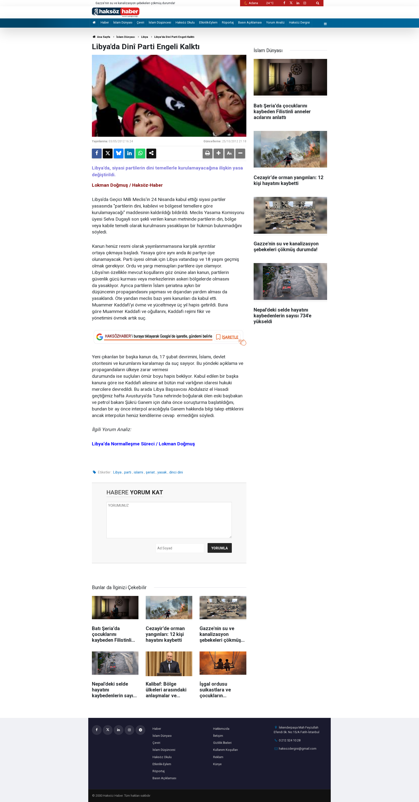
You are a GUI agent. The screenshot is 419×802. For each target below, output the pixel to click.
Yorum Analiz (275, 22)
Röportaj (228, 22)
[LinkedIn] (129, 153)
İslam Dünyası (122, 22)
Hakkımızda (221, 728)
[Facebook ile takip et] (284, 3)
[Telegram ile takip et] (140, 730)
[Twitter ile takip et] (291, 3)
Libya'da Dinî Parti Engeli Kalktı (174, 37)
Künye (217, 764)
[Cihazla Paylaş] (151, 153)
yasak (162, 472)
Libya (144, 37)
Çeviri (140, 22)
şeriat (150, 472)
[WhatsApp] (140, 153)
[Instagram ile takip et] (304, 3)
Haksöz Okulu (185, 22)
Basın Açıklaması (250, 22)
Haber (105, 22)
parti (127, 472)
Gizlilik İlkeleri (222, 743)
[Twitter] (108, 153)
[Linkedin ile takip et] (297, 3)
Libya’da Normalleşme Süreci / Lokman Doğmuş (143, 444)
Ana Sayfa (103, 37)
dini (180, 472)
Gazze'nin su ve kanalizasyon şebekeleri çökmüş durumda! (135, 3)
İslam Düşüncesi (160, 22)
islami (138, 472)
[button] (218, 153)
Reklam (218, 757)
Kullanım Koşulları (225, 750)
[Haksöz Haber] (115, 12)
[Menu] (325, 24)
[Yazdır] (207, 153)
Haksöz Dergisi (299, 22)
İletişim (218, 736)
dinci (173, 472)
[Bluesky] (118, 153)
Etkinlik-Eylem (208, 22)
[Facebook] (97, 153)
